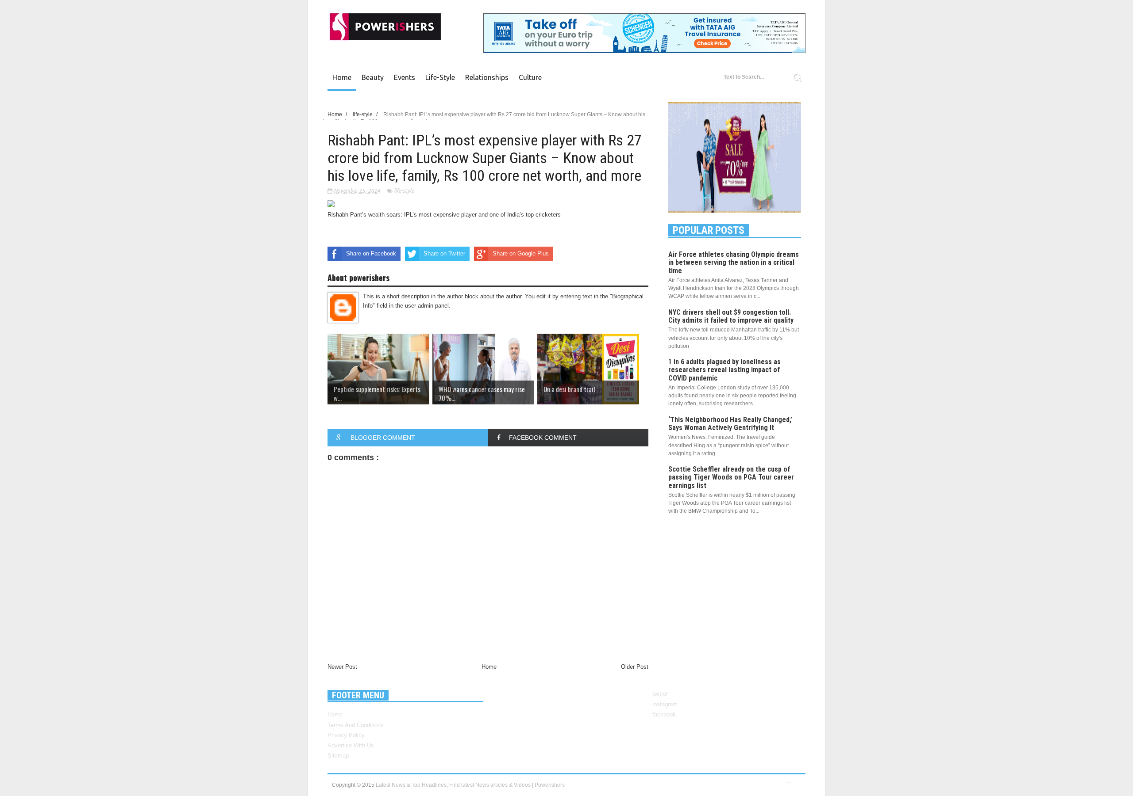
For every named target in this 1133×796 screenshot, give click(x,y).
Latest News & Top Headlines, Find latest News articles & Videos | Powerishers (470, 785)
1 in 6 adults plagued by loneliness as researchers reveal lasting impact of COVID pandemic (724, 370)
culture (530, 77)
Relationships (487, 77)
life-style (404, 191)
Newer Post (342, 666)
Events (404, 77)
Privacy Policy (346, 735)
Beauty (373, 77)
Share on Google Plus (521, 253)
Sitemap (338, 755)
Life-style (440, 77)
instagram (665, 704)
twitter (660, 693)
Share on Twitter (444, 253)
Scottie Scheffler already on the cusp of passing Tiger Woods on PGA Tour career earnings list (731, 477)
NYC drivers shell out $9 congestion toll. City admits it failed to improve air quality (731, 316)
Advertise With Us (351, 745)
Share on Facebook (371, 253)
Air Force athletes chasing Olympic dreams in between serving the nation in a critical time (733, 262)
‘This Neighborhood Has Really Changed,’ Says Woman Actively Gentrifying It (730, 423)
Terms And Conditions (356, 725)
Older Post (634, 666)
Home (341, 77)
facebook (664, 714)
